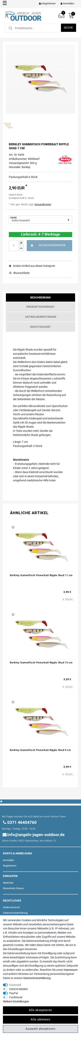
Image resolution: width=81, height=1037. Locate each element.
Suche (68, 27)
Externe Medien (18, 989)
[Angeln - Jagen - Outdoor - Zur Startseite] (23, 15)
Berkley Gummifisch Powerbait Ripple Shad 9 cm (40, 750)
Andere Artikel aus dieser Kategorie (33, 265)
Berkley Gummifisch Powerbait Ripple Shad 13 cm (41, 662)
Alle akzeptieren (40, 1010)
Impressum (70, 969)
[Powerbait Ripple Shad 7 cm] (40, 79)
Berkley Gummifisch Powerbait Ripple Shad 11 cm (41, 575)
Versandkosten (42, 204)
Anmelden (8, 860)
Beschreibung (40, 297)
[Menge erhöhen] (21, 243)
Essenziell (15, 984)
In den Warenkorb (52, 245)
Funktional (15, 997)
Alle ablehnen (40, 1019)
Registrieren (9, 865)
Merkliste (8, 882)
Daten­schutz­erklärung (15, 912)
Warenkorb (9, 888)
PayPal (13, 993)
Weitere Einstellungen (16, 1001)
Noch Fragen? (40, 326)
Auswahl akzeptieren (40, 1029)
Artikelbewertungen (40, 316)
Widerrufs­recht (11, 907)
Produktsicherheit (40, 306)
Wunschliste (21, 272)
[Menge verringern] (21, 248)
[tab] (40, 298)
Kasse (20, 888)
